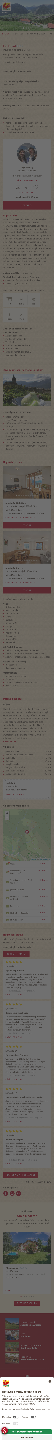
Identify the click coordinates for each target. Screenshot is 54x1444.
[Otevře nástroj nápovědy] (4, 1430)
